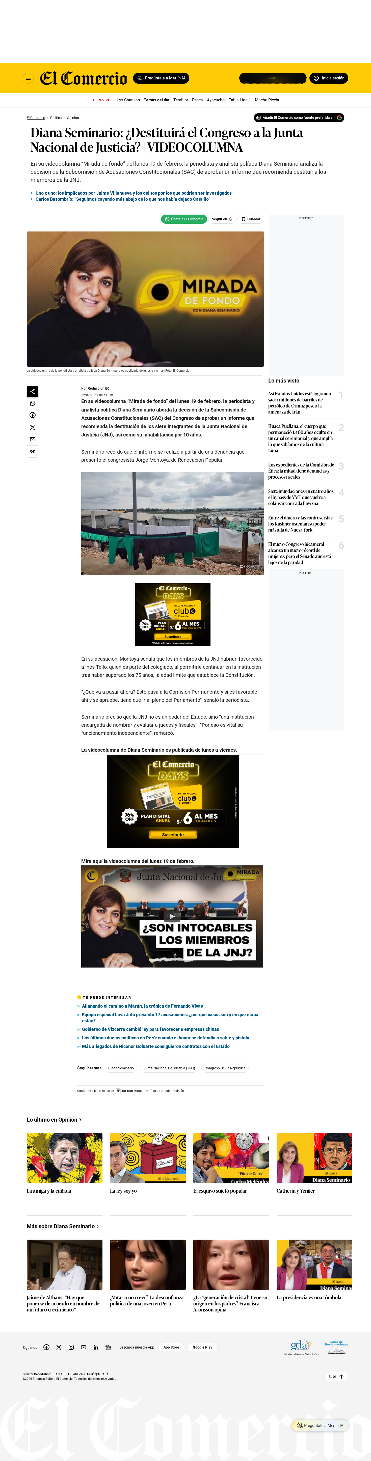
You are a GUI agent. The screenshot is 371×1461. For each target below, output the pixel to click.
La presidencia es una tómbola (309, 1297)
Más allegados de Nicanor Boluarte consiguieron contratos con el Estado (156, 1046)
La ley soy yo (123, 1190)
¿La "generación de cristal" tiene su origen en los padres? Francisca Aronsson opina (230, 1303)
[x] (59, 1347)
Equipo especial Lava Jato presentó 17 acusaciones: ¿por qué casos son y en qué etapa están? (170, 1017)
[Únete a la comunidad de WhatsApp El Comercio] (184, 219)
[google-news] (108, 1347)
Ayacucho (216, 100)
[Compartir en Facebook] (32, 415)
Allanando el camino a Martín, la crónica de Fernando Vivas (142, 1006)
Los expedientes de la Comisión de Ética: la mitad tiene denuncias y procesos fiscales (301, 470)
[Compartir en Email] (32, 439)
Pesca (197, 100)
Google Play (202, 1347)
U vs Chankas (128, 100)
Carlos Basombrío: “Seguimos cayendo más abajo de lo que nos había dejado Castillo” (123, 199)
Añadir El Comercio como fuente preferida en (299, 117)
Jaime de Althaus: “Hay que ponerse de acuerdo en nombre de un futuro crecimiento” (63, 1303)
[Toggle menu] (28, 78)
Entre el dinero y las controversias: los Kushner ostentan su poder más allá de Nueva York (300, 523)
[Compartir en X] (32, 427)
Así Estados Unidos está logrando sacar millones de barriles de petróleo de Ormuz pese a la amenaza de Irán (299, 402)
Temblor (180, 100)
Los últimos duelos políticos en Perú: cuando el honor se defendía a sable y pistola (165, 1037)
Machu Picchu (267, 100)
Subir (333, 1376)
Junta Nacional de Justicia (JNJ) (169, 1068)
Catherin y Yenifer (296, 1190)
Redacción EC (99, 388)
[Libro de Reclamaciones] (336, 1347)
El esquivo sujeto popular (220, 1190)
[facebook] (46, 1347)
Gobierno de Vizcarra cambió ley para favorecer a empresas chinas (150, 1029)
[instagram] (71, 1347)
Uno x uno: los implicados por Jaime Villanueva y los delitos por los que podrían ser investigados (134, 193)
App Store (171, 1347)
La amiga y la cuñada (49, 1190)
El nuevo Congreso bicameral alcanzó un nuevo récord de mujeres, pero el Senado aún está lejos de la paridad (299, 553)
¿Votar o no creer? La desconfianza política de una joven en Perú (147, 1300)
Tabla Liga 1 (240, 100)
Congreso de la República (225, 1068)
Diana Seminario (121, 1068)
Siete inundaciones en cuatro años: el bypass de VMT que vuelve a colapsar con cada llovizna (301, 497)
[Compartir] (32, 391)
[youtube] (84, 1347)
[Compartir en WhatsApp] (32, 403)
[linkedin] (96, 1347)
